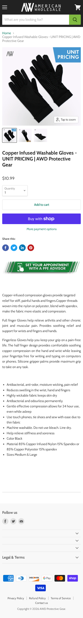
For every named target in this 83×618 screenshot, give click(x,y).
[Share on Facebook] (5, 247)
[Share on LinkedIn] (22, 247)
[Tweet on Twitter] (14, 247)
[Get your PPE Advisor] (41, 276)
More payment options (42, 229)
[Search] (75, 20)
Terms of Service (61, 598)
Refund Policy (37, 598)
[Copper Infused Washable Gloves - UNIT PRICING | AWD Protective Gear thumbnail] (9, 135)
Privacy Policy (16, 598)
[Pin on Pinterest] (30, 247)
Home (6, 33)
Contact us (41, 603)
